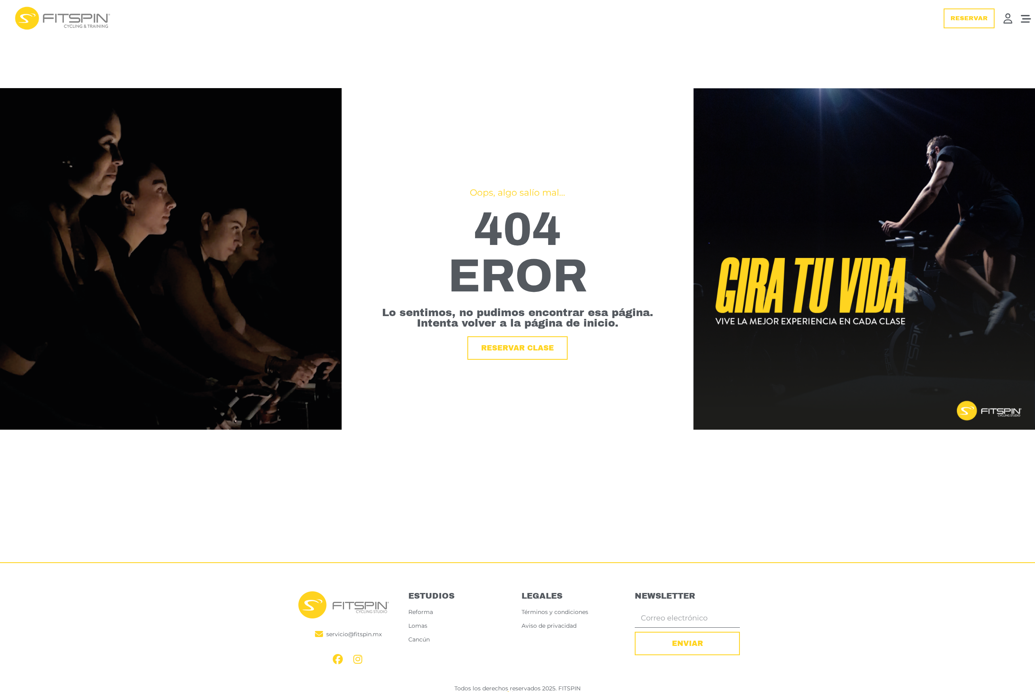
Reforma (420, 612)
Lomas (417, 625)
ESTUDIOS (431, 595)
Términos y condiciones (555, 612)
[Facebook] (337, 659)
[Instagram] (358, 659)
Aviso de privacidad (549, 625)
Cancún (419, 639)
